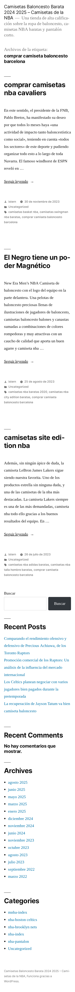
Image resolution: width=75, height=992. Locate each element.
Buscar (9, 593)
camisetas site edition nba (34, 441)
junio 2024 (16, 833)
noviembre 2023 (21, 840)
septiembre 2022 (21, 869)
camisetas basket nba (23, 212)
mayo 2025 (17, 796)
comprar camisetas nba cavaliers (34, 89)
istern (12, 201)
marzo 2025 (17, 804)
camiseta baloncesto (20, 711)
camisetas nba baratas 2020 (27, 392)
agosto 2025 (17, 782)
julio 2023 (16, 862)
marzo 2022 (17, 876)
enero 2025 (17, 811)
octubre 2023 (18, 847)
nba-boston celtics (22, 919)
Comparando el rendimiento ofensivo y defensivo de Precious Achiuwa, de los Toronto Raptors (35, 646)
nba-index (16, 934)
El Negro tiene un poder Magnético (37, 261)
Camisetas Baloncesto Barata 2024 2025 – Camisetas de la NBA (34, 12)
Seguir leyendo (19, 181)
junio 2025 (16, 789)
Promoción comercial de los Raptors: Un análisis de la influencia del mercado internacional (36, 667)
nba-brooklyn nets (22, 927)
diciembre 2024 (20, 818)
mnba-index (17, 912)
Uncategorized (18, 207)
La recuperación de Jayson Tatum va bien (37, 703)
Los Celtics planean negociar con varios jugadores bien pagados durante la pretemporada (36, 689)
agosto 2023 (17, 854)
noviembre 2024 (21, 825)
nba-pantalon (18, 941)
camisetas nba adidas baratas (28, 564)
